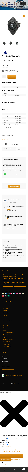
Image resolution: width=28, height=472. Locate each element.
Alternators (14, 11)
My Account (4, 469)
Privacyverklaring (17, 383)
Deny (9, 456)
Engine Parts (8, 11)
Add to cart (11, 76)
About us (5, 310)
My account (5, 308)
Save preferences (5, 459)
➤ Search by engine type (14, 186)
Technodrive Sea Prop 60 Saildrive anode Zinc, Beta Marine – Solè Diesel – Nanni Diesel (14, 216)
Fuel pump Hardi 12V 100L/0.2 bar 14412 (14, 199)
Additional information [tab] (7, 135)
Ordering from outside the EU (9, 332)
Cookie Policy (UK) (7, 346)
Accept (3, 456)
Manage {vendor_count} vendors (11, 450)
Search (14, 469)
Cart (21, 468)
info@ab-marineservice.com (8, 369)
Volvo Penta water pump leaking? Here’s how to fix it (14, 255)
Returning (5, 337)
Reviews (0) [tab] (5, 139)
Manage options (7, 446)
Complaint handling (7, 334)
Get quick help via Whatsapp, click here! (14, 173)
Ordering (5, 327)
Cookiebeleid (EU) (7, 341)
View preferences (17, 456)
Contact (5, 315)
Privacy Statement (7, 344)
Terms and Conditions (8, 339)
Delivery (5, 330)
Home (4, 11)
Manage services (7, 448)
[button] (24, 16)
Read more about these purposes (11, 451)
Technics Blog (6, 313)
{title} (4, 462)
